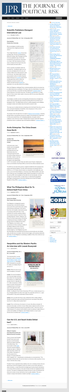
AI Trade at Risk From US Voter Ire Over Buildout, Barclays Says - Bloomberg (55, 26)
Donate (26, 18)
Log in (51, 237)
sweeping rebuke (37, 90)
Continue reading (40, 120)
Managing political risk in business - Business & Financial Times (55, 70)
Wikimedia (34, 78)
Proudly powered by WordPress (29, 385)
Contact (17, 18)
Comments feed (53, 240)
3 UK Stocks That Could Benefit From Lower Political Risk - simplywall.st (56, 137)
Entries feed (52, 238)
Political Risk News (55, 22)
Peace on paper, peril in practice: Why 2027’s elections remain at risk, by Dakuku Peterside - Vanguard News (56, 32)
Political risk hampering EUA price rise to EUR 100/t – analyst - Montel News (56, 88)
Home (8, 18)
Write (22, 18)
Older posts (9, 26)
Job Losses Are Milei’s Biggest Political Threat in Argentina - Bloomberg (55, 105)
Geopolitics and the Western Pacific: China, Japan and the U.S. (14, 259)
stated (17, 345)
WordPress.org (53, 241)
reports (19, 53)
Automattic (44, 385)
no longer (19, 77)
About (13, 18)
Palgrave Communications (34, 113)
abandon (21, 82)
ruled (32, 92)
